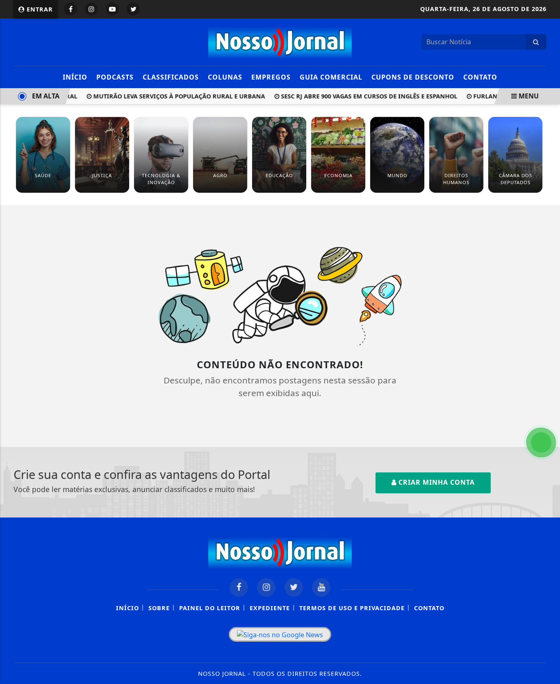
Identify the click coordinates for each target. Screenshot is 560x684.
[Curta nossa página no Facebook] (239, 587)
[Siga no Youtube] (112, 9)
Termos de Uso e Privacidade (352, 608)
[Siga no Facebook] (70, 9)
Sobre (159, 608)
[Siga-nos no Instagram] (266, 587)
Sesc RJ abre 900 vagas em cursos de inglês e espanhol (360, 96)
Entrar (39, 9)
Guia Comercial (331, 77)
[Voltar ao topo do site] (547, 410)
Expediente (270, 608)
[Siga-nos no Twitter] (294, 587)
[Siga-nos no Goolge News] (280, 634)
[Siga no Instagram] (91, 9)
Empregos (271, 77)
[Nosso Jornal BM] (280, 41)
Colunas (225, 77)
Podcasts (115, 77)
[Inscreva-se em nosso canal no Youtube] (321, 587)
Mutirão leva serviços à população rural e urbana (170, 96)
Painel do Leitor (209, 608)
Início (75, 77)
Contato (480, 77)
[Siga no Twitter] (133, 9)
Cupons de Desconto (412, 77)
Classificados (171, 77)
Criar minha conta (435, 482)
